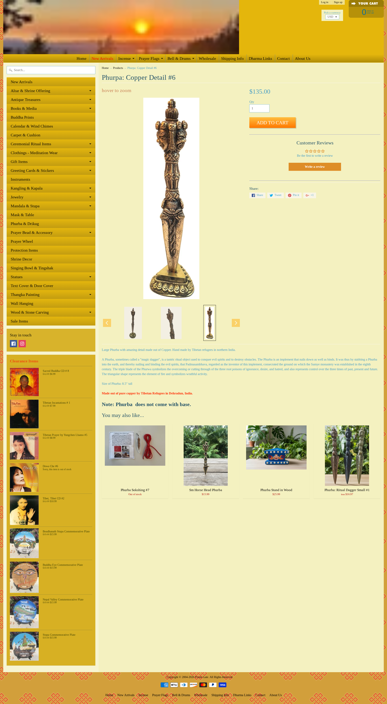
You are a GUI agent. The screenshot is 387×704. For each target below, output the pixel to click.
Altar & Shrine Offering (30, 90)
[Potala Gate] (134, 27)
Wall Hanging (22, 303)
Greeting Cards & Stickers (32, 170)
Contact (283, 58)
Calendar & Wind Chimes (32, 126)
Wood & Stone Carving (30, 312)
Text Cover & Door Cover (32, 285)
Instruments (20, 179)
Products (118, 67)
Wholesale (207, 58)
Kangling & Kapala (27, 188)
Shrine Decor (21, 259)
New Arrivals (102, 58)
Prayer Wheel (22, 241)
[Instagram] (22, 343)
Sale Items (19, 321)
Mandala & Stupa (25, 206)
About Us (302, 58)
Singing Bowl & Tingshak (32, 268)
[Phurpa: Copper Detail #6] (133, 323)
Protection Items (24, 250)
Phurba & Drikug (25, 223)
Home (81, 58)
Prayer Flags (149, 58)
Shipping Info (232, 58)
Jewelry (17, 197)
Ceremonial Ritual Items (31, 144)
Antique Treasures (26, 99)
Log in (324, 2)
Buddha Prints (22, 117)
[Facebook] (13, 343)
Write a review (315, 166)
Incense (124, 58)
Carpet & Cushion (25, 135)
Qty (251, 102)
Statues (17, 277)
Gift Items (19, 161)
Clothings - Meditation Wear (34, 152)
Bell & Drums (179, 58)
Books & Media (24, 108)
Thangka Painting (25, 294)
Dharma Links (260, 58)
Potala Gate (201, 677)
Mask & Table (22, 215)
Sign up (338, 2)
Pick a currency (332, 12)
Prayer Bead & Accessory (32, 232)
